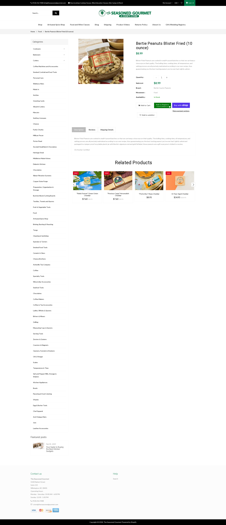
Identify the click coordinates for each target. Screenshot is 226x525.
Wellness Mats (38, 84)
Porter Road (37, 141)
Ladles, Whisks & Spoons (42, 311)
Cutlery (36, 60)
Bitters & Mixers (39, 316)
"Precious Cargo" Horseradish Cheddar (118, 194)
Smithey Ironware (39, 118)
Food (40, 32)
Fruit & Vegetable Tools (41, 207)
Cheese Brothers (39, 259)
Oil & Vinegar (38, 357)
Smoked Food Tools (40, 247)
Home (33, 32)
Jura (34, 423)
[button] (162, 105)
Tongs (35, 230)
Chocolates (37, 170)
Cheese (36, 124)
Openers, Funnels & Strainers (44, 351)
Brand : (138, 88)
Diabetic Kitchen (39, 164)
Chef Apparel (38, 411)
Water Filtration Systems (42, 176)
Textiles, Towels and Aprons (43, 201)
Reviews (92, 130)
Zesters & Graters (40, 339)
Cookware (37, 49)
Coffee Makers (38, 299)
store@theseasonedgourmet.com (45, 504)
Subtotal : (140, 83)
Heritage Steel (38, 153)
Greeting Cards (38, 101)
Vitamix (36, 400)
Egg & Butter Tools (40, 405)
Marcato (36, 112)
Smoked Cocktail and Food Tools (45, 72)
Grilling (35, 322)
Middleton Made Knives (41, 158)
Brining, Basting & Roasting (43, 224)
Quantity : (140, 77)
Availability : (140, 97)
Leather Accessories (40, 428)
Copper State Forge (40, 181)
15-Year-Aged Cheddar (180, 194)
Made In (36, 89)
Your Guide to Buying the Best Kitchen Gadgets (54, 449)
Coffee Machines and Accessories (45, 66)
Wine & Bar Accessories (42, 282)
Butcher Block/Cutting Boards (44, 196)
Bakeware (36, 55)
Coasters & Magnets (40, 345)
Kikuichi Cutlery (39, 107)
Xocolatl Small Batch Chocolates (45, 147)
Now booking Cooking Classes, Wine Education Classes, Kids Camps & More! (96, 3)
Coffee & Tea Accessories (42, 305)
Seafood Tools (38, 288)
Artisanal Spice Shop (40, 219)
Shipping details (106, 130)
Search (115, 479)
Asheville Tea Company (41, 265)
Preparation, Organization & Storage (43, 188)
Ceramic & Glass (39, 253)
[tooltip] (169, 106)
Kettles (36, 95)
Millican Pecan (38, 135)
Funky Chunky (38, 130)
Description (79, 130)
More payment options (181, 111)
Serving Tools (38, 334)
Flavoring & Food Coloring (42, 394)
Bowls (35, 388)
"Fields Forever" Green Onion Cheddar (87, 194)
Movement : (140, 93)
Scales (35, 362)
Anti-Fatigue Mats (39, 417)
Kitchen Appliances (40, 382)
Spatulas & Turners (40, 242)
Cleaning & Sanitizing (40, 236)
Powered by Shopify (129, 522)
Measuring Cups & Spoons (42, 328)
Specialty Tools (38, 276)
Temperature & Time (40, 368)
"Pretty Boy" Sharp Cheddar (149, 194)
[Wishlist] (181, 3)
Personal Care (38, 78)
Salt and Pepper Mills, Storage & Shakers (44, 375)
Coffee (35, 270)
